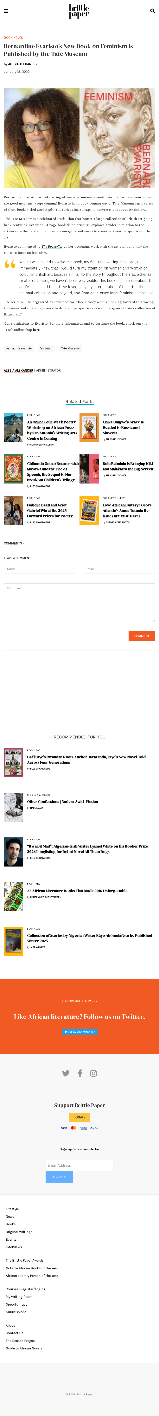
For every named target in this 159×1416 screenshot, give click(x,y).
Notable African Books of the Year (32, 1268)
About (10, 1325)
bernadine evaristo (19, 348)
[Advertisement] (79, 693)
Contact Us (14, 1333)
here (36, 330)
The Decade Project (20, 1341)
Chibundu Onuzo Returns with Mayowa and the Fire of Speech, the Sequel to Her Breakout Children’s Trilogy (53, 472)
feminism (46, 348)
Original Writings (19, 1232)
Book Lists (33, 884)
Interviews (14, 1247)
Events (11, 1239)
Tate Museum (70, 348)
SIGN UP (59, 1176)
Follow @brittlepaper (81, 1032)
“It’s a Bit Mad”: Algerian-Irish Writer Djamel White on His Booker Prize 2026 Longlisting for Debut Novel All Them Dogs (87, 848)
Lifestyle (12, 1209)
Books (11, 1224)
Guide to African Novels (24, 1348)
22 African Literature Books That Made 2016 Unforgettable (77, 890)
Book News (34, 750)
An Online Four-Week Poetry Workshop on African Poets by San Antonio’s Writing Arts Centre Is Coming (52, 430)
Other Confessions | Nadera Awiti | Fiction (62, 801)
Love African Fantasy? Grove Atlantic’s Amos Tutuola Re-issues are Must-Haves (127, 510)
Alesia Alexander (18, 370)
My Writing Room (19, 1297)
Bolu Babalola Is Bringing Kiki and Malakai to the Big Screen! (129, 466)
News (122, 498)
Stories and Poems (38, 795)
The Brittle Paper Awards (25, 1260)
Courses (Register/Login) (25, 1289)
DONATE (79, 1117)
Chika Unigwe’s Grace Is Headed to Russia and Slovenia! (123, 427)
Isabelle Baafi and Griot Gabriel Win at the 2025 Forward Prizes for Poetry (50, 510)
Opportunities (16, 1304)
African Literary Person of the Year (32, 1276)
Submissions (16, 1312)
